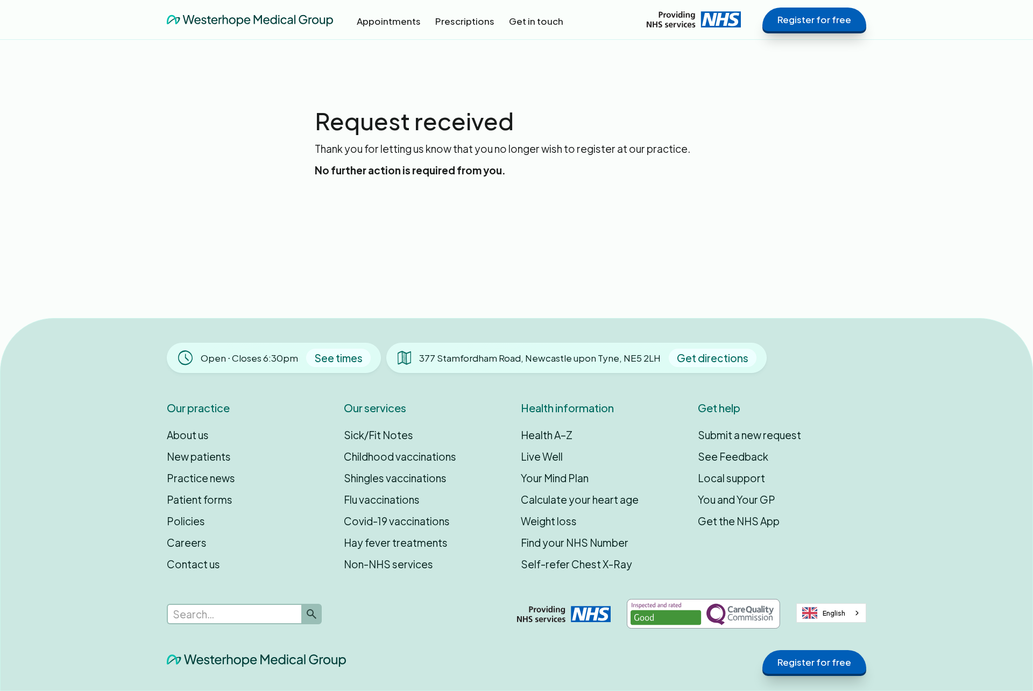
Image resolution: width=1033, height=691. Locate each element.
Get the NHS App (739, 520)
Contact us (193, 564)
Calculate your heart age (580, 499)
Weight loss (549, 520)
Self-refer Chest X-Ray (576, 564)
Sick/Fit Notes (378, 434)
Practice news (201, 477)
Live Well (542, 456)
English (834, 613)
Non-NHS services (388, 564)
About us (188, 434)
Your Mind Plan (555, 477)
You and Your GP (736, 499)
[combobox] (831, 613)
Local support (731, 477)
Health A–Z (546, 434)
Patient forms (199, 499)
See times (338, 357)
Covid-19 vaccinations (397, 520)
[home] (250, 19)
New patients (199, 456)
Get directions (712, 357)
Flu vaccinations (382, 499)
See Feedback (733, 456)
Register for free (814, 19)
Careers (187, 542)
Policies (186, 520)
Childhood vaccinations (400, 456)
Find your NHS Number (574, 542)
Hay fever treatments (396, 542)
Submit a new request (749, 434)
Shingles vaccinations (395, 477)
